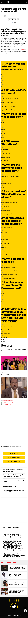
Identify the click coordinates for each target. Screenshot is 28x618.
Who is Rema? (7, 537)
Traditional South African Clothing (13, 536)
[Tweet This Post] (12, 19)
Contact (10, 613)
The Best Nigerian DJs (9, 554)
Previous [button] (3, 339)
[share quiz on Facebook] (7, 400)
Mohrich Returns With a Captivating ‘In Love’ (13, 480)
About (5, 613)
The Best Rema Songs (9, 542)
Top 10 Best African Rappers (11, 534)
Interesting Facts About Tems (11, 550)
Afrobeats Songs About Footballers (13, 541)
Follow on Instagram (15, 457)
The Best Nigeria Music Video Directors (14, 555)
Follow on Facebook (15, 461)
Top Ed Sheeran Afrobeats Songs (12, 545)
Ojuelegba (22, 49)
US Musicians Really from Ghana (12, 543)
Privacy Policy (20, 613)
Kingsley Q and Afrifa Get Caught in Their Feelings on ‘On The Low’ (13, 475)
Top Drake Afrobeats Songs (11, 553)
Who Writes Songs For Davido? (11, 556)
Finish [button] (3, 341)
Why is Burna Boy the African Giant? (13, 551)
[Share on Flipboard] (15, 19)
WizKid (4, 31)
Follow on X (15, 453)
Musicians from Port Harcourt (11, 546)
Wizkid (19, 446)
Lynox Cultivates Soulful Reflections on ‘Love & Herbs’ (13, 490)
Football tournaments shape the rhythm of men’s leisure (12, 485)
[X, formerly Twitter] (7, 402)
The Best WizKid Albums (10, 540)
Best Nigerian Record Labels (11, 539)
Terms (14, 613)
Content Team (12, 16)
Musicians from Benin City (10, 547)
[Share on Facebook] (9, 19)
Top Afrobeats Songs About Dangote (13, 549)
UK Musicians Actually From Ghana (13, 552)
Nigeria (15, 446)
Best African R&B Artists (10, 544)
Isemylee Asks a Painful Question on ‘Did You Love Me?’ (13, 470)
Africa (11, 446)
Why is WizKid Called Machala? (12, 538)
